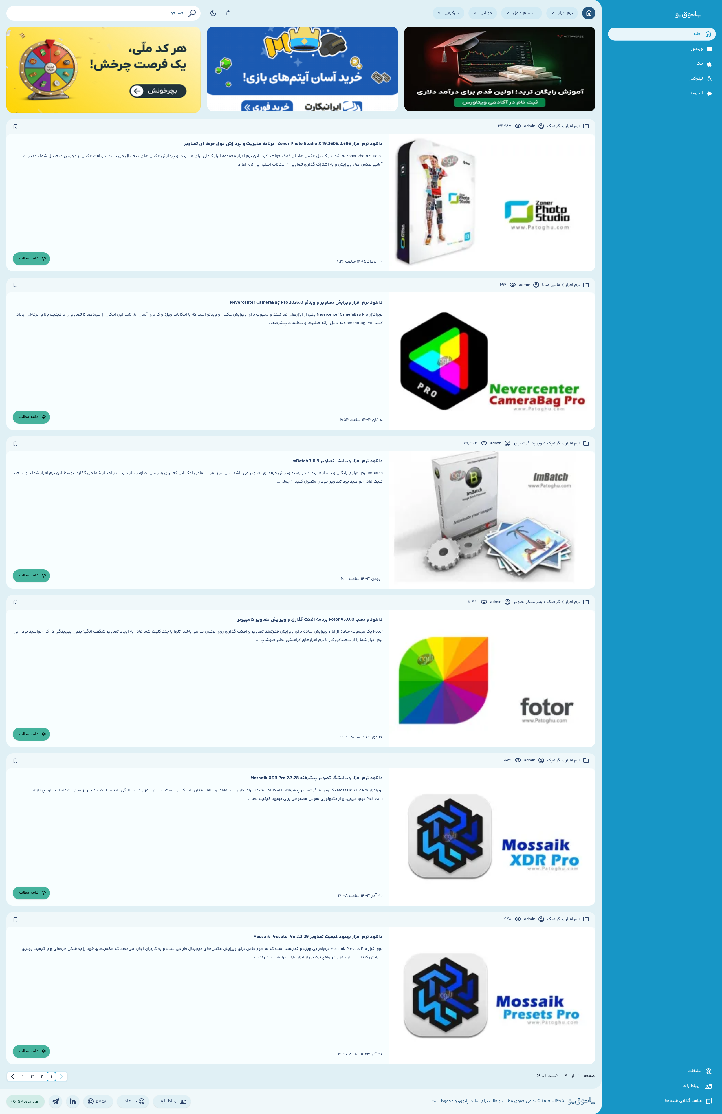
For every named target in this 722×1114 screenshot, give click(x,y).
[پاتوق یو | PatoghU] (688, 15)
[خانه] (588, 13)
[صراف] (103, 70)
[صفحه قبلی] (61, 1076)
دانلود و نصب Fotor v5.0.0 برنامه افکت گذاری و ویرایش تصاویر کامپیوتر (310, 619)
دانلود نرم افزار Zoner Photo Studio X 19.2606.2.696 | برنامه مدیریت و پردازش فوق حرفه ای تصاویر (283, 143)
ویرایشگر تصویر (528, 444)
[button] (51, 1076)
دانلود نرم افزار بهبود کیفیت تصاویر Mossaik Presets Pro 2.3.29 (318, 937)
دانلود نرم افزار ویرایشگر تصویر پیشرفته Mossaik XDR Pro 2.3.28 (316, 778)
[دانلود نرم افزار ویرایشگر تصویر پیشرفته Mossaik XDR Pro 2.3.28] (492, 837)
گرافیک (553, 126)
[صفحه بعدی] (12, 1076)
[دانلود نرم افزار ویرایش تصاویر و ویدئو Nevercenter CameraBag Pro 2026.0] (492, 361)
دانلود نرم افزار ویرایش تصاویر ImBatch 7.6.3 (337, 461)
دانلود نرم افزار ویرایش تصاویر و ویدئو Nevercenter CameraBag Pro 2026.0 (306, 302)
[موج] (499, 70)
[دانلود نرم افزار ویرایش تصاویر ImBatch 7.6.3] (492, 519)
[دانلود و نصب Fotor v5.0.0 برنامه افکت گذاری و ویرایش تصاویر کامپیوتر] (492, 678)
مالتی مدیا (551, 285)
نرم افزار (572, 126)
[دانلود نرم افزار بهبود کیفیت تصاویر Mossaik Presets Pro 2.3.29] (492, 995)
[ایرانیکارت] (302, 70)
